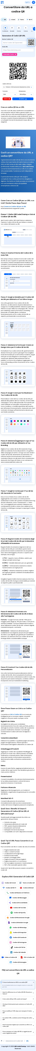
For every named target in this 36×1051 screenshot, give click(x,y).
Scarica (21, 99)
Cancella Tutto (8, 54)
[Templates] (12, 28)
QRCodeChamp (28, 167)
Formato (5, 91)
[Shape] (19, 28)
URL (5, 19)
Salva (6, 99)
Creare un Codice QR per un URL (15, 206)
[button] (31, 42)
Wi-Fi (30, 19)
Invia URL (5, 47)
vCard (13, 19)
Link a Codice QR (16, 714)
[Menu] (33, 2)
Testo (22, 19)
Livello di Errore (7, 84)
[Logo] (33, 28)
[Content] (5, 28)
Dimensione (22, 91)
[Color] (26, 28)
